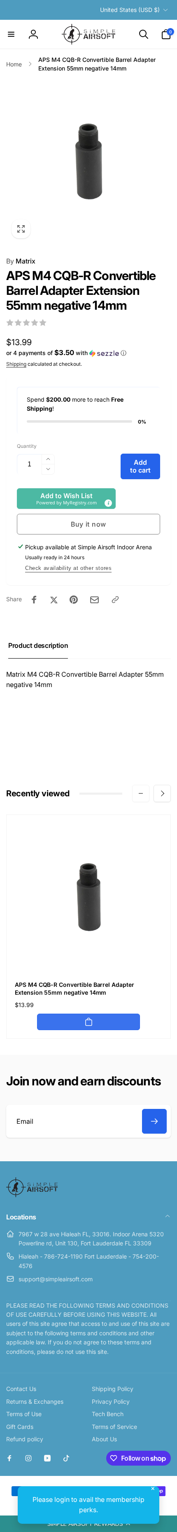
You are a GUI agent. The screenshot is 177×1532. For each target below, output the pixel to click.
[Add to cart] (88, 1022)
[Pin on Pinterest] (74, 599)
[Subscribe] (154, 1121)
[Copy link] (115, 599)
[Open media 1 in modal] (88, 161)
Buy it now (88, 524)
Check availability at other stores (68, 568)
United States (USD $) (130, 9)
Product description (38, 645)
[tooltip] (108, 503)
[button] (88, 1524)
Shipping (16, 364)
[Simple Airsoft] (32, 1195)
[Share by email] (94, 600)
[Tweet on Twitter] (54, 599)
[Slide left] (140, 793)
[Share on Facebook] (34, 599)
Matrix (20, 261)
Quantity (27, 446)
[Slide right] (162, 793)
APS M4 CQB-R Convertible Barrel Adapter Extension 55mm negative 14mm (74, 988)
